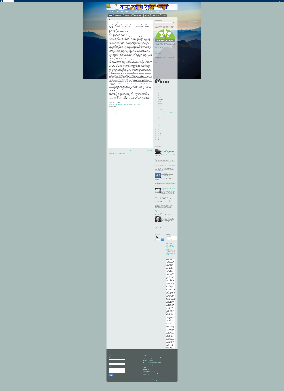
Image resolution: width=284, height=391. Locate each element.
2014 (158, 139)
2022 (158, 93)
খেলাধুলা (144, 367)
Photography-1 (118, 15)
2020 (158, 97)
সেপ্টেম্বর (160, 105)
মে (158, 119)
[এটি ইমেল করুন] (110, 106)
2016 (158, 135)
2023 (158, 92)
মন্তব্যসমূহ (170, 239)
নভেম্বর (159, 101)
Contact (164, 15)
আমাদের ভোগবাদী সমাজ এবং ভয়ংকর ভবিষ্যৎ (162, 204)
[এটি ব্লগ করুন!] (111, 106)
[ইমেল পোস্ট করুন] (143, 104)
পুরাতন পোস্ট (149, 150)
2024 (158, 90)
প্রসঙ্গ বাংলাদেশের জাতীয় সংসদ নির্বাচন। (162, 197)
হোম (131, 150)
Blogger (156, 380)
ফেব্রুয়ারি (160, 125)
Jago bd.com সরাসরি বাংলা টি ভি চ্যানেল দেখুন (152, 362)
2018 (158, 131)
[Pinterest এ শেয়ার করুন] (115, 106)
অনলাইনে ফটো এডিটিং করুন (148, 364)
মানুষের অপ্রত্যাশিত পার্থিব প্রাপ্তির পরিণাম (162, 182)
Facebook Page (156, 15)
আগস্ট (159, 107)
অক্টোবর (159, 103)
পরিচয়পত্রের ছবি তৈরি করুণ (148, 360)
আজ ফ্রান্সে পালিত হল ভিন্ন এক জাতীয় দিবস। (166, 112)
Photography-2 (128, 15)
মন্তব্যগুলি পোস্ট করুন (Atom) (119, 153)
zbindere (143, 380)
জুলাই (159, 109)
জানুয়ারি (159, 127)
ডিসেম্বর (159, 99)
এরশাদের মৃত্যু (163, 216)
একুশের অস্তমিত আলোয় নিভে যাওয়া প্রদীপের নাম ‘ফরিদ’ (167, 150)
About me (147, 15)
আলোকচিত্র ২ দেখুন (169, 254)
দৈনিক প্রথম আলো (146, 369)
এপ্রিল (159, 121)
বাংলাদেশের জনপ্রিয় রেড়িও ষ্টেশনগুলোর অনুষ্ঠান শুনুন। (152, 373)
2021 (158, 95)
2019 (158, 129)
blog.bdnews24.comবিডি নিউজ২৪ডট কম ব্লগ (170, 246)
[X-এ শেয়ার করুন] (112, 106)
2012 (158, 143)
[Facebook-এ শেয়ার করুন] (114, 106)
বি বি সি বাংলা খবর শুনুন (147, 374)
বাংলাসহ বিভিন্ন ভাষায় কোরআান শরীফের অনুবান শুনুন (152, 357)
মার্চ (159, 123)
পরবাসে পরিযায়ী (164, 173)
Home (110, 15)
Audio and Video (138, 15)
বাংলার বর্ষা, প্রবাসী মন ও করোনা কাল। (164, 114)
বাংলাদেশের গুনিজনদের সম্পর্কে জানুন (149, 371)
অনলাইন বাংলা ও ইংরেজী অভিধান (148, 365)
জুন (158, 117)
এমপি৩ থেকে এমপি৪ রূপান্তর (148, 358)
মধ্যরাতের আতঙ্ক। (161, 110)
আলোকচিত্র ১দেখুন (169, 249)
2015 (158, 137)
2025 (158, 88)
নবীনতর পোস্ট (112, 150)
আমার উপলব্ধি (158, 53)
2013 (158, 141)
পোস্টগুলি (169, 236)
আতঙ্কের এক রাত (112, 102)
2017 (158, 133)
